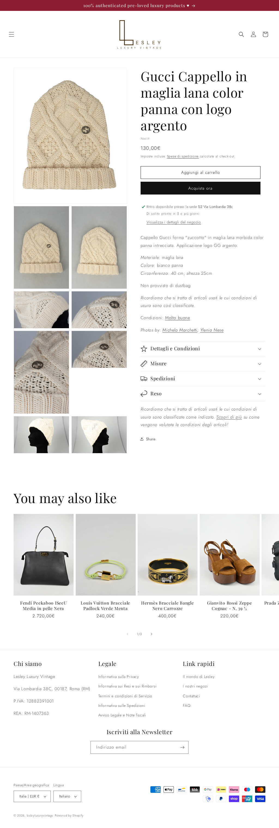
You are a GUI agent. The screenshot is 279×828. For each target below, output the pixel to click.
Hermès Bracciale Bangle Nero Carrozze (167, 605)
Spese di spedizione (183, 156)
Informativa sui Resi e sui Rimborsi (127, 686)
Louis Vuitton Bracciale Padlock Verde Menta (105, 605)
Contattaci (191, 696)
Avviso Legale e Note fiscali (122, 715)
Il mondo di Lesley (198, 676)
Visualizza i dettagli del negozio (174, 222)
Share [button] (151, 439)
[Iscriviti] (182, 747)
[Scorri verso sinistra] (128, 634)
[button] (11, 34)
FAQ (186, 705)
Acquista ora (200, 188)
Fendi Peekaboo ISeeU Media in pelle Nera (43, 605)
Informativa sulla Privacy (118, 676)
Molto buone (177, 318)
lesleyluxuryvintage (40, 815)
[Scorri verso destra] (151, 634)
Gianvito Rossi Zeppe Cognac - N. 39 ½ (229, 605)
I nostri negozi (195, 686)
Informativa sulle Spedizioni (121, 705)
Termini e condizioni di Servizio (125, 696)
